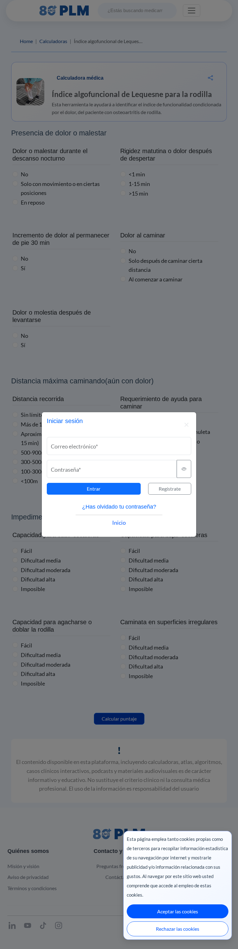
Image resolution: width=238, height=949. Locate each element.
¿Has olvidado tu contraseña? (119, 507)
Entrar (93, 489)
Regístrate (170, 489)
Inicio (119, 522)
